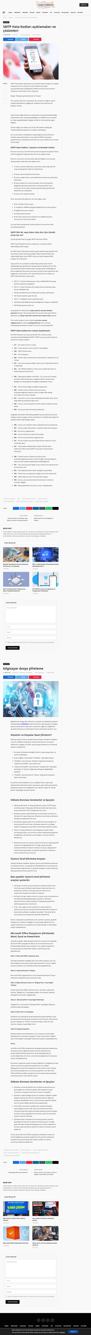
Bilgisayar (65, 12)
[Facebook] (5, 88)
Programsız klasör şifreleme (12, 1155)
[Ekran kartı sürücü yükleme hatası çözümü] (45, 1233)
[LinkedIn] (5, 97)
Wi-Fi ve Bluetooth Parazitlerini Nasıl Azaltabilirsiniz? (45, 565)
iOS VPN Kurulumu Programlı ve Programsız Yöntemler (43, 590)
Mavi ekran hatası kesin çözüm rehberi (14, 1219)
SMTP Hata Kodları (9, 501)
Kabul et (73, 1331)
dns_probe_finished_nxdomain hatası (43, 1219)
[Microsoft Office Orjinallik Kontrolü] (16, 1233)
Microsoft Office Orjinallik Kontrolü (15, 1243)
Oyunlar (57, 12)
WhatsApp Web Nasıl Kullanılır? (18, 1172)
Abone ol (84, 5)
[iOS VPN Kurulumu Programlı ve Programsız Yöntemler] (45, 579)
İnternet (45, 12)
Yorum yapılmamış (25, 35)
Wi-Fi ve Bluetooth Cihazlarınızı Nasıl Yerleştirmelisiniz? (14, 590)
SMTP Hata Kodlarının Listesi (25, 501)
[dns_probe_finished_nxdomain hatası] (45, 1208)
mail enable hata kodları (28, 498)
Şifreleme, (25, 724)
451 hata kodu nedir (9, 498)
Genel (10, 12)
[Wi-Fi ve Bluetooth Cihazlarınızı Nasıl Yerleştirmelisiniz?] (16, 579)
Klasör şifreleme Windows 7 (41, 1150)
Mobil (38, 12)
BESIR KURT (7, 35)
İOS (51, 12)
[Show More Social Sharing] (43, 39)
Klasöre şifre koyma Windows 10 (31, 1153)
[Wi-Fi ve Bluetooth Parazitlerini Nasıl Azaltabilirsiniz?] (45, 554)
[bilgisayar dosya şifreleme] (31, 699)
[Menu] (4, 13)
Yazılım (73, 12)
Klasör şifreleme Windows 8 (11, 1153)
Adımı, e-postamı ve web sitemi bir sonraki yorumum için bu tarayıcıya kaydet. (31, 642)
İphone (32, 12)
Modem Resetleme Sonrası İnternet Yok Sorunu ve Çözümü (15, 565)
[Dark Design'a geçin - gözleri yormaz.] (86, 12)
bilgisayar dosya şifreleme (11, 1150)
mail (18, 498)
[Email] (5, 106)
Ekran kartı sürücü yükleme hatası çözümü (44, 1244)
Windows (17, 12)
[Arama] (89, 13)
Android (25, 12)
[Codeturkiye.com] (45, 5)
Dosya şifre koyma (26, 1150)
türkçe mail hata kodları (41, 501)
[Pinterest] (5, 102)
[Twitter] (5, 93)
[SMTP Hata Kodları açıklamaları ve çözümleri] (31, 61)
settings (62, 1332)
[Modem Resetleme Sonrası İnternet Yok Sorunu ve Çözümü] (16, 554)
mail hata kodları (42, 498)
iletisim (80, 12)
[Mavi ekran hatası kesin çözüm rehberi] (16, 1208)
